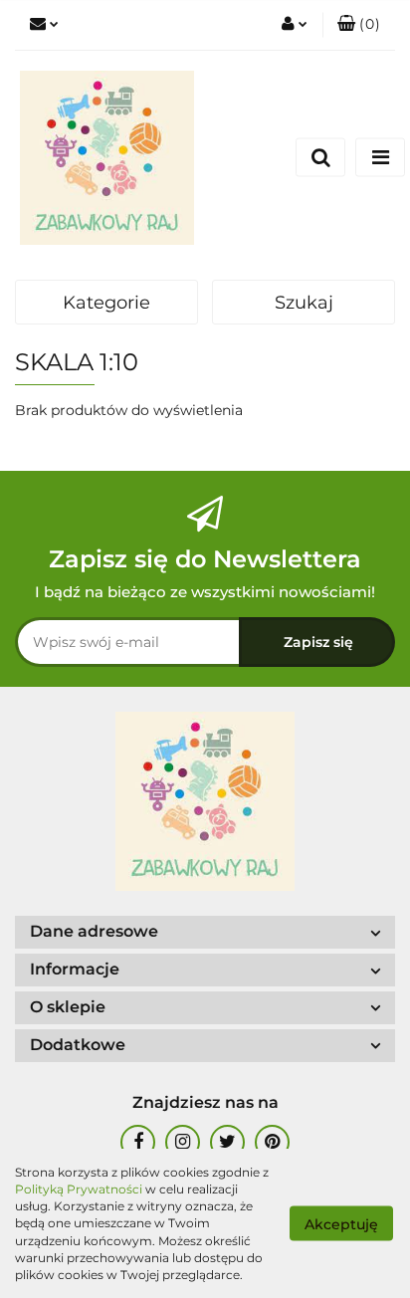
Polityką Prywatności (78, 1189)
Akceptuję (341, 1224)
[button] (358, 25)
